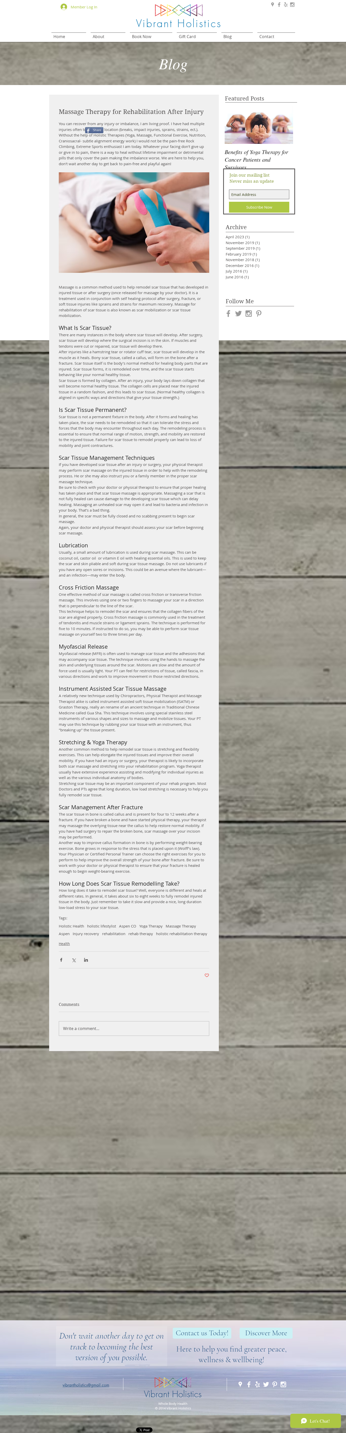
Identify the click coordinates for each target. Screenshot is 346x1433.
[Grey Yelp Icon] (286, 5)
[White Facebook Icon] (249, 1384)
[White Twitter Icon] (266, 1384)
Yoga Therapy (151, 926)
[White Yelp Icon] (257, 1384)
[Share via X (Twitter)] (73, 959)
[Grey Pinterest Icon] (258, 313)
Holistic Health (71, 926)
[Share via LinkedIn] (86, 959)
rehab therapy (140, 933)
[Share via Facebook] (61, 959)
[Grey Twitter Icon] (238, 313)
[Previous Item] (232, 125)
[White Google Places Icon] (240, 1384)
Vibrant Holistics (173, 1394)
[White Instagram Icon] (283, 1384)
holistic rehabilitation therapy (181, 933)
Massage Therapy (181, 926)
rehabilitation (113, 933)
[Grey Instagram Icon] (292, 5)
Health (64, 943)
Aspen (64, 933)
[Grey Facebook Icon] (279, 5)
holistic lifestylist (101, 926)
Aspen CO (127, 926)
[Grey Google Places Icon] (273, 5)
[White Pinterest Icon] (275, 1384)
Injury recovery (86, 933)
